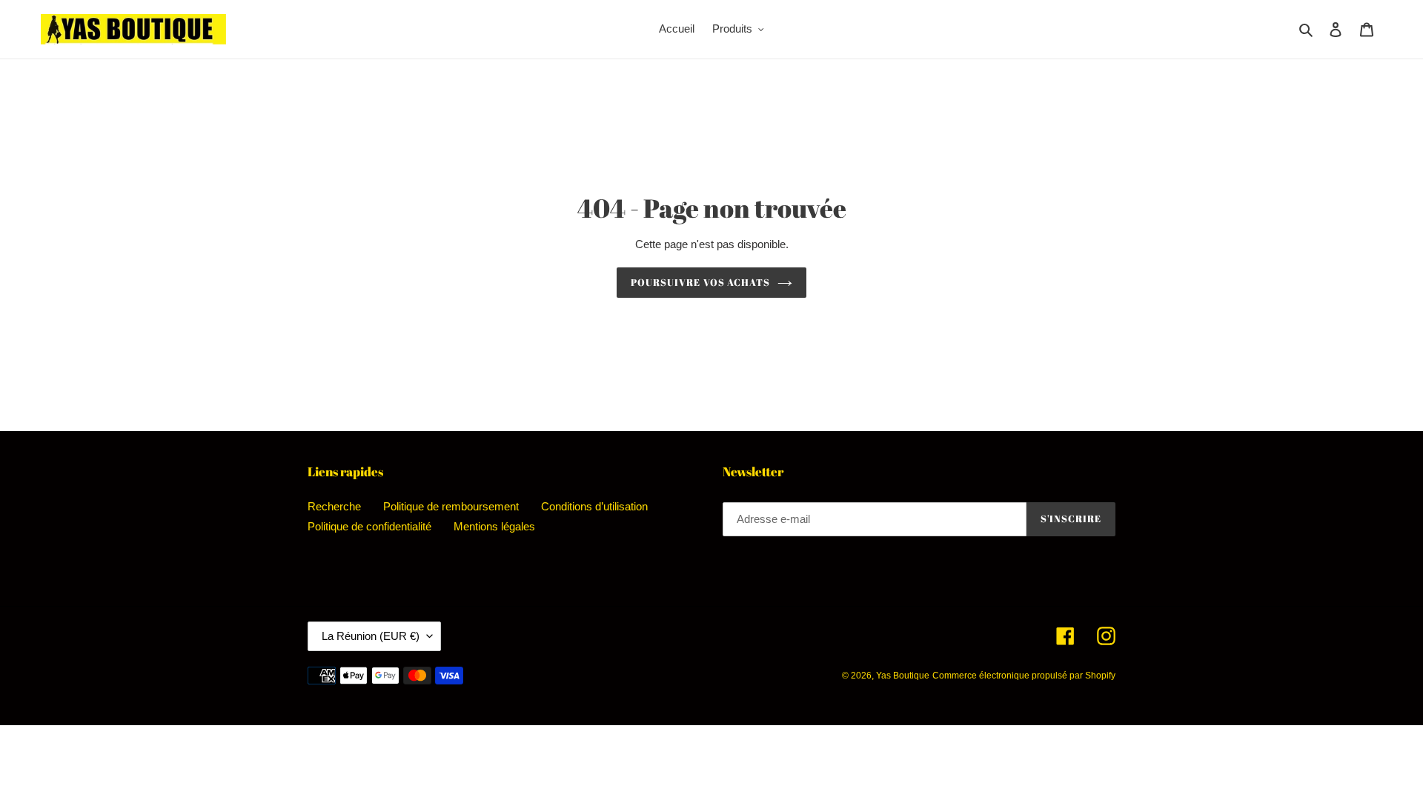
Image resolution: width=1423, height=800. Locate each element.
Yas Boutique (902, 675)
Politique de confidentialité (369, 526)
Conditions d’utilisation (594, 506)
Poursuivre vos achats (700, 282)
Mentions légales (494, 526)
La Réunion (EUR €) (370, 636)
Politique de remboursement (451, 506)
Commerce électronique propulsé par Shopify (1023, 675)
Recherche (334, 506)
